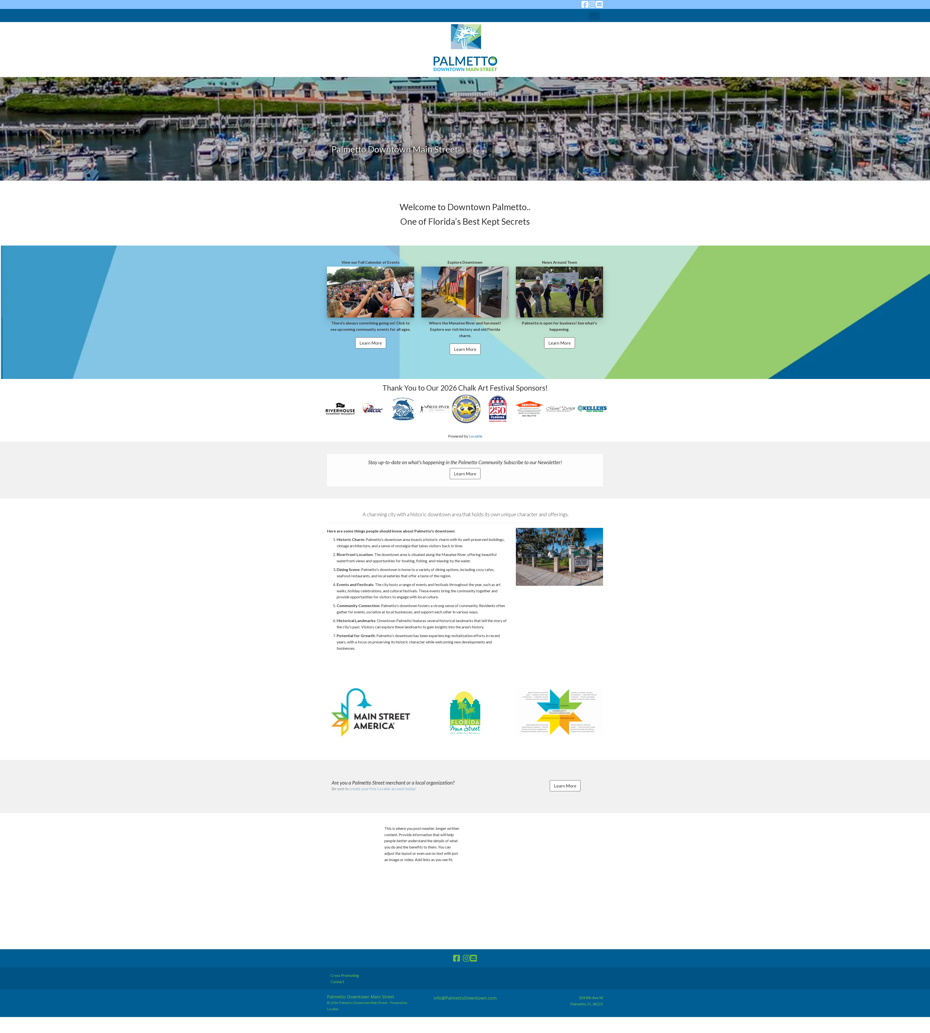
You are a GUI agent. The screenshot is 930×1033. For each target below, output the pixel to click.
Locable (475, 436)
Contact (337, 981)
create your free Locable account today (382, 788)
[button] (594, 16)
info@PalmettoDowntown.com (465, 998)
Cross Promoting (345, 975)
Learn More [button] (370, 343)
